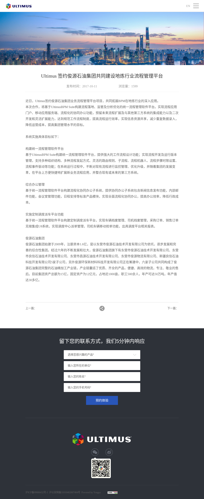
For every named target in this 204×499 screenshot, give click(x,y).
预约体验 (102, 400)
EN (188, 5)
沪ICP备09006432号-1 (37, 492)
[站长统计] (111, 492)
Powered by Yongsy (91, 492)
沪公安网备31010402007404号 (64, 492)
